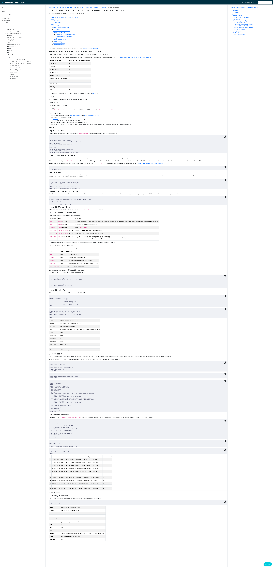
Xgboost (104, 7)
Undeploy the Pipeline (239, 34)
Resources (236, 10)
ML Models (81, 7)
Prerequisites (236, 12)
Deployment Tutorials (63, 7)
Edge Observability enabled (91, 115)
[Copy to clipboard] (225, 136)
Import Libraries (237, 15)
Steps (232, 14)
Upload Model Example (239, 29)
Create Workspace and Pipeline (241, 21)
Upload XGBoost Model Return (243, 26)
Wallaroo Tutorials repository (90, 48)
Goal (232, 9)
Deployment (52, 7)
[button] (249, 2)
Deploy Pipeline (237, 31)
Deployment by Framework (93, 7)
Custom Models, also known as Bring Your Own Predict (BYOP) (135, 57)
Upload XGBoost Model (239, 22)
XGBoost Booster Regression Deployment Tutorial (244, 7)
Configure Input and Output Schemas (243, 27)
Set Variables (236, 19)
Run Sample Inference (239, 33)
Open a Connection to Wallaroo (241, 17)
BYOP (93, 93)
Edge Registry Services (76, 115)
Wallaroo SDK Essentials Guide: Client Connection (150, 163)
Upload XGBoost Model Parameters (244, 24)
